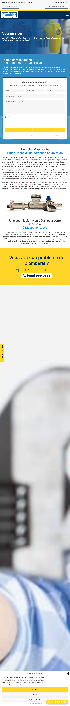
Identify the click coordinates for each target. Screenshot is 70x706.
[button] (67, 673)
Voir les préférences (35, 699)
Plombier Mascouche (24, 184)
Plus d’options (13, 117)
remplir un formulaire (33, 239)
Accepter (35, 689)
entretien (42, 182)
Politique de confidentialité (35, 703)
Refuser (35, 694)
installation (17, 182)
